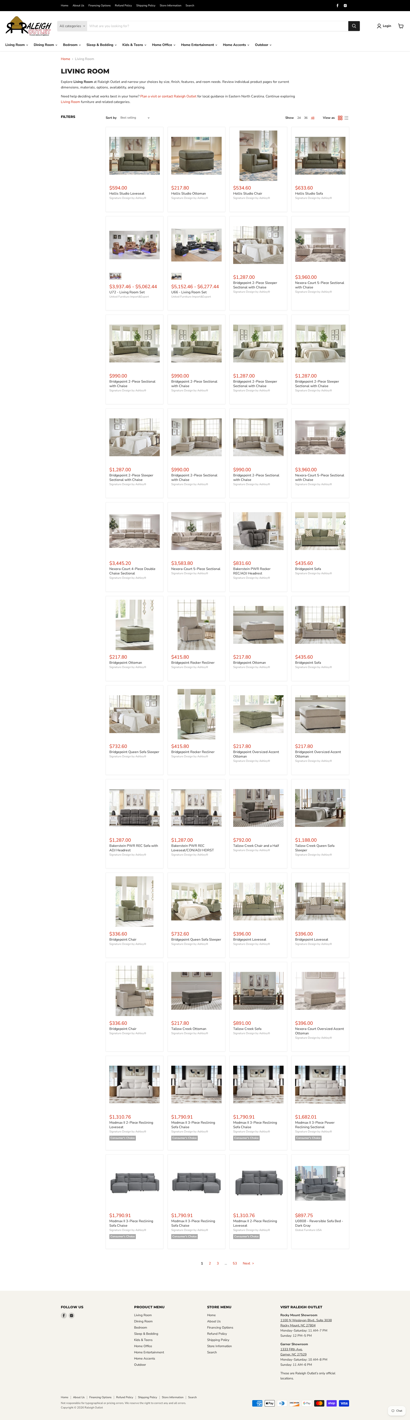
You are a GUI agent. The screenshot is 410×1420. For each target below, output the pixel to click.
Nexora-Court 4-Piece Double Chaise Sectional (132, 571)
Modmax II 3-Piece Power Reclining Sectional (315, 1124)
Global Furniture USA (308, 1230)
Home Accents (235, 45)
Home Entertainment (198, 45)
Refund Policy (123, 5)
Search (190, 5)
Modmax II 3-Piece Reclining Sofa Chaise (193, 1124)
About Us (78, 5)
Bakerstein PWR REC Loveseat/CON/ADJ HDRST (192, 848)
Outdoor (262, 45)
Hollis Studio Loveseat (126, 193)
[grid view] (340, 118)
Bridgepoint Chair (122, 939)
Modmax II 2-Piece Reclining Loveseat (131, 1124)
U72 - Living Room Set (127, 292)
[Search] (354, 26)
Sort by (111, 118)
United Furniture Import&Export (129, 297)
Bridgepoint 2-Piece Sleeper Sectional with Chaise (255, 285)
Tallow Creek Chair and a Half (256, 845)
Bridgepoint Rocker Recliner (193, 662)
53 (235, 1263)
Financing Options (99, 5)
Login (387, 26)
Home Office (162, 45)
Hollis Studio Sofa (309, 193)
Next (247, 1263)
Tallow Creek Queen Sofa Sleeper (314, 848)
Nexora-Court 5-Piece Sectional (195, 569)
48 (312, 118)
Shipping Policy (145, 5)
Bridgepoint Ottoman (125, 662)
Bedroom (70, 45)
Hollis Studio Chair (247, 193)
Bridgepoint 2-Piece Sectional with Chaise (132, 383)
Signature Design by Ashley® (127, 198)
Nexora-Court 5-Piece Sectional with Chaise (319, 285)
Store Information (170, 5)
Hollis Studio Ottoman (188, 193)
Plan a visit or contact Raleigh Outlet (168, 96)
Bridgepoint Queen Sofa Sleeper (134, 752)
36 (306, 118)
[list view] (346, 118)
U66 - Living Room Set (189, 292)
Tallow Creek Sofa (247, 1028)
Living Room (15, 45)
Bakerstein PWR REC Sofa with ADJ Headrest (133, 848)
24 (299, 118)
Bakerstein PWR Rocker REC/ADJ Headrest (252, 571)
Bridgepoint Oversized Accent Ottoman (256, 754)
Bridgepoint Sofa (308, 569)
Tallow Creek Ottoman (188, 1028)
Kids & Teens (133, 45)
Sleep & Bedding (100, 45)
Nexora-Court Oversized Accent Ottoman (319, 1031)
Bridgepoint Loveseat (249, 939)
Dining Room (44, 45)
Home (64, 5)
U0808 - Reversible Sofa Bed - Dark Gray (319, 1223)
